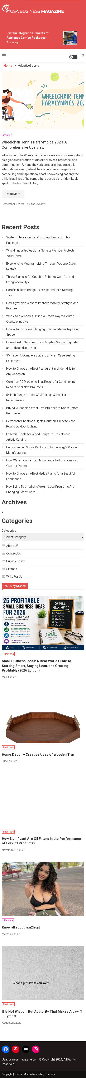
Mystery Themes (45, 1074)
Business (8, 654)
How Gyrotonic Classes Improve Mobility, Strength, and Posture (42, 305)
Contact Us (13, 553)
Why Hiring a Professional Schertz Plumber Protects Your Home (40, 253)
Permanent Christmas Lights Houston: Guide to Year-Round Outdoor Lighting (41, 423)
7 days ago (11, 42)
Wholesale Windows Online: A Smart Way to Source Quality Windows (40, 318)
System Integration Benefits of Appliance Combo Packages (38, 240)
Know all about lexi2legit (21, 927)
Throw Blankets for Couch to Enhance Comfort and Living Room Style (40, 279)
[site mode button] (73, 57)
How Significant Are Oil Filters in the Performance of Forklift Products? (41, 841)
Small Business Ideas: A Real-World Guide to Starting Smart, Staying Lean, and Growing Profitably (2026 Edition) (36, 665)
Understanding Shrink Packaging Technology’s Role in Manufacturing (41, 450)
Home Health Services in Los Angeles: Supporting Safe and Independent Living (41, 345)
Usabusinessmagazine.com (20, 1059)
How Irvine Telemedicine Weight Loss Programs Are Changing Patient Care (40, 489)
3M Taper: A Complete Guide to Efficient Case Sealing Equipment (40, 358)
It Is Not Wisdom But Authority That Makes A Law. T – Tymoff (42, 1013)
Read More (13, 194)
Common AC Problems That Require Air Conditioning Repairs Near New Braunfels (41, 384)
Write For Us (14, 576)
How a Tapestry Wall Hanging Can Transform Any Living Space (43, 332)
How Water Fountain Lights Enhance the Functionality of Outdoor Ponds (43, 463)
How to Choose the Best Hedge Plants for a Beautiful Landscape (40, 476)
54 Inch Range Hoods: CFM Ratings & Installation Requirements (38, 397)
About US (12, 545)
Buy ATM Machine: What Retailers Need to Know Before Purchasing (42, 410)
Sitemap (11, 569)
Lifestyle (7, 135)
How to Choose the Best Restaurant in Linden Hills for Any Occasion (41, 371)
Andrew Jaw (38, 204)
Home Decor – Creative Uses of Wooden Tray (38, 754)
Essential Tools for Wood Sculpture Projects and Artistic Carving (38, 436)
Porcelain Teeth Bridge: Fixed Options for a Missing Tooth (39, 292)
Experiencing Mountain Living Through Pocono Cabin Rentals (41, 266)
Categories (9, 530)
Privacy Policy (15, 561)
